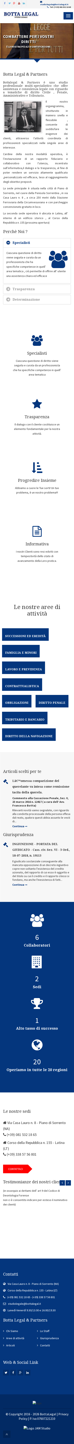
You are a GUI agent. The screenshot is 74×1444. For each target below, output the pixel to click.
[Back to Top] (6, 1434)
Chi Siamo (12, 1331)
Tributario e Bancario (24, 719)
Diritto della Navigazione (29, 736)
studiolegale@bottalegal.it (54, 4)
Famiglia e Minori (21, 652)
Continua (18, 826)
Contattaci (15, 1169)
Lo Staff (44, 1331)
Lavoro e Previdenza (23, 669)
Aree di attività (15, 1338)
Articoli (10, 1345)
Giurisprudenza (49, 1338)
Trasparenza (24, 289)
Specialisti (21, 243)
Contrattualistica (22, 686)
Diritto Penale (52, 702)
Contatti (45, 1345)
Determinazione (26, 300)
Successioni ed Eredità (25, 636)
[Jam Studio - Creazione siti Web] (37, 1428)
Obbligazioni (16, 702)
